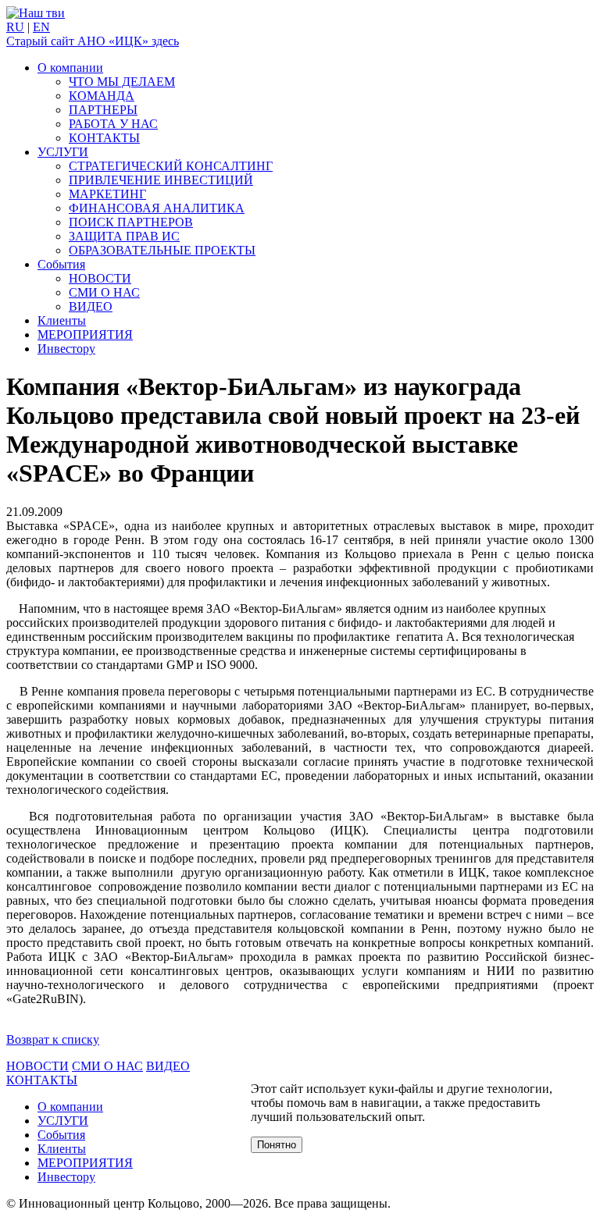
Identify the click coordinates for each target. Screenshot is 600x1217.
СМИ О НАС (104, 292)
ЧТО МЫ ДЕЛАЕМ (122, 81)
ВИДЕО (90, 306)
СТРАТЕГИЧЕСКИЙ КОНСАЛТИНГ (171, 166)
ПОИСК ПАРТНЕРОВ (131, 222)
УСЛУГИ (63, 151)
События (61, 264)
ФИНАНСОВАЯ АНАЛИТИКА (157, 208)
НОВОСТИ (100, 278)
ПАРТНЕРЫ (103, 109)
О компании (70, 67)
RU (15, 27)
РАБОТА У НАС (113, 123)
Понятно (276, 1145)
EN (41, 27)
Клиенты (62, 320)
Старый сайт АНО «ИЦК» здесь (92, 41)
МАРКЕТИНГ (107, 194)
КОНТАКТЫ (104, 137)
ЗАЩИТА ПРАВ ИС (124, 236)
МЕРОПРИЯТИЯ (85, 334)
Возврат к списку (52, 1039)
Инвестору (66, 348)
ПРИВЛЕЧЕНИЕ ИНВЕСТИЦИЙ (161, 180)
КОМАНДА (101, 95)
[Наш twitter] (35, 13)
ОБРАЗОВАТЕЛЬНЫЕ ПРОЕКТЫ (162, 250)
